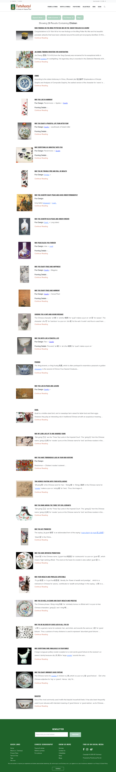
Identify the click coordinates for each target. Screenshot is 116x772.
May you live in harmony (43, 99)
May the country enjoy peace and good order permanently (56, 195)
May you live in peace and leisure (47, 386)
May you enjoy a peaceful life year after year (51, 123)
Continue (58, 768)
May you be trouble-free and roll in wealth (51, 171)
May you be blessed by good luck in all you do (52, 624)
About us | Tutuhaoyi (16, 750)
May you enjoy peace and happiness (47, 267)
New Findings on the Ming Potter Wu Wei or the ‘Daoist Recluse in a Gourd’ (62, 28)
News (94, 6)
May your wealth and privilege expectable (50, 577)
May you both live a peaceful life (47, 338)
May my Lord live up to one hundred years (50, 434)
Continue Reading (41, 38)
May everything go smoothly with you (49, 147)
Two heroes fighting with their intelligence (51, 481)
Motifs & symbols (39, 750)
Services (61, 748)
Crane (37, 76)
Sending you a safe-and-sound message (49, 314)
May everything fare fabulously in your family (52, 648)
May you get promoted (43, 529)
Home (12, 748)
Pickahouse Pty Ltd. (96, 758)
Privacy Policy (14, 753)
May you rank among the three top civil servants (53, 505)
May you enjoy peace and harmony (47, 290)
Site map (12, 760)
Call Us (20, 1)
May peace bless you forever (45, 243)
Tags (11, 758)
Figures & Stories (53, 6)
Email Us (14, 1)
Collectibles (86, 6)
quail (51, 246)
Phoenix (37, 362)
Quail (36, 410)
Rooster (38, 696)
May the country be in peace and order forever (52, 219)
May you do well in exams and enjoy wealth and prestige (56, 601)
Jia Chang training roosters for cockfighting (51, 52)
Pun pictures (38, 753)
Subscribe (75, 734)
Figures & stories (39, 748)
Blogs (99, 6)
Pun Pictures (76, 6)
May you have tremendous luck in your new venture (54, 457)
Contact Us (62, 750)
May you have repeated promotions (47, 553)
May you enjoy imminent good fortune (49, 672)
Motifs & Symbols (65, 6)
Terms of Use (14, 755)
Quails (46, 294)
